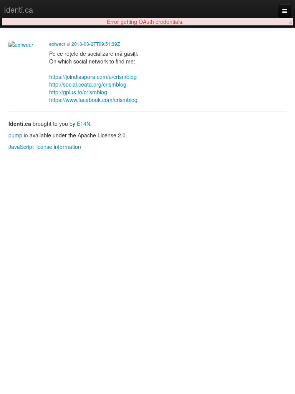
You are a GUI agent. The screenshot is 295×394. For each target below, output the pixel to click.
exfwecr (57, 43)
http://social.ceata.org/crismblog (87, 84)
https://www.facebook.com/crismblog (93, 100)
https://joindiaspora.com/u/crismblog (93, 76)
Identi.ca (18, 9)
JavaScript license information (44, 146)
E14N (83, 123)
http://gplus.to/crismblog (78, 92)
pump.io (18, 135)
